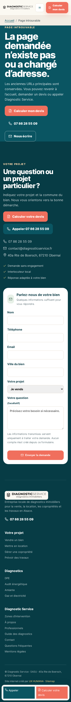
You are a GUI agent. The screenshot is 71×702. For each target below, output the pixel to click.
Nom (10, 312)
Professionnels (14, 628)
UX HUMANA (36, 681)
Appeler (13, 690)
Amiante (10, 590)
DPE (7, 578)
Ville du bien (15, 364)
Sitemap (50, 681)
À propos (10, 622)
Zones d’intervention (17, 616)
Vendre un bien (14, 540)
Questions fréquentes (18, 645)
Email (11, 347)
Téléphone (14, 329)
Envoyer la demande (37, 455)
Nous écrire (23, 136)
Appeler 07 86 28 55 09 (30, 229)
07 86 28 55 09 (25, 123)
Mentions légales (15, 651)
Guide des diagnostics (18, 633)
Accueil (9, 20)
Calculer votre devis (28, 217)
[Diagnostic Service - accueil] (18, 8)
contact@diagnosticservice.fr (30, 248)
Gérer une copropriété (19, 551)
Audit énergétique (16, 584)
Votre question (17, 400)
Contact (10, 639)
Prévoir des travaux (17, 557)
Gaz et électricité (15, 595)
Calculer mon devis (59, 7)
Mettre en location (16, 545)
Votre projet (15, 381)
